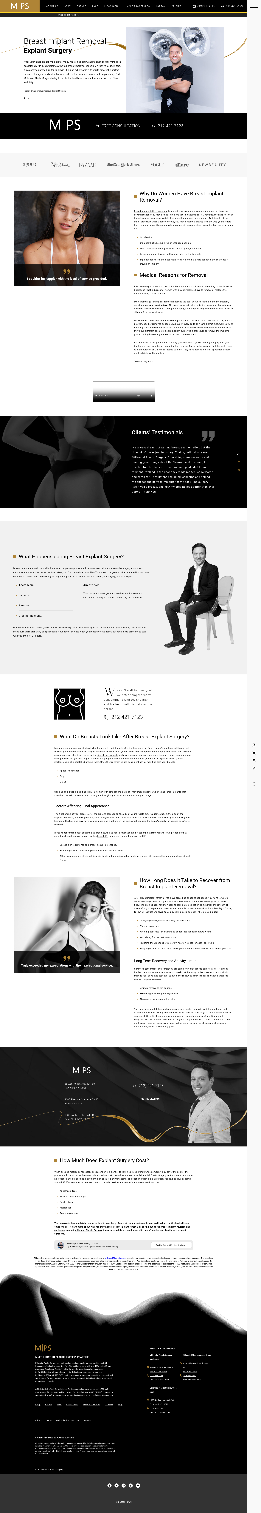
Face (95, 6)
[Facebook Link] (254, 745)
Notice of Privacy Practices (67, 1420)
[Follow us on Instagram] (124, 1485)
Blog (120, 1404)
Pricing (177, 6)
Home (26, 91)
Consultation (207, 6)
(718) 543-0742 (189, 1376)
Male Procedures (138, 6)
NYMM (129, 1502)
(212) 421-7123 (150, 1085)
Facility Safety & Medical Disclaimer (171, 1245)
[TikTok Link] (254, 767)
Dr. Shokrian (74, 1246)
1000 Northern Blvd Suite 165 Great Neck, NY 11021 (162, 1402)
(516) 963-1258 (156, 1408)
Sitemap (87, 1420)
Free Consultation (121, 125)
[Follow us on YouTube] (138, 1485)
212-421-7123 (234, 6)
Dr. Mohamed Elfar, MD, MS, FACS (49, 1375)
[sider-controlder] (238, 454)
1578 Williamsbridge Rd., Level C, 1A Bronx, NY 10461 (196, 1367)
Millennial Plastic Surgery (168, 349)
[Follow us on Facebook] (109, 1485)
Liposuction (112, 6)
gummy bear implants (156, 758)
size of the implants (107, 755)
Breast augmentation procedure (150, 211)
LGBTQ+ (161, 6)
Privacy (38, 1420)
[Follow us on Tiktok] (131, 1485)
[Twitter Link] (254, 753)
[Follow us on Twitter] (116, 1485)
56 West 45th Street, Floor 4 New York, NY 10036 (161, 1369)
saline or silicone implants (128, 758)
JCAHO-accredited (43, 1392)
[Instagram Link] (254, 760)
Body (67, 6)
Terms (49, 1420)
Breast (81, 6)
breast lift (102, 836)
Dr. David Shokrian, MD (44, 1372)
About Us (52, 6)
